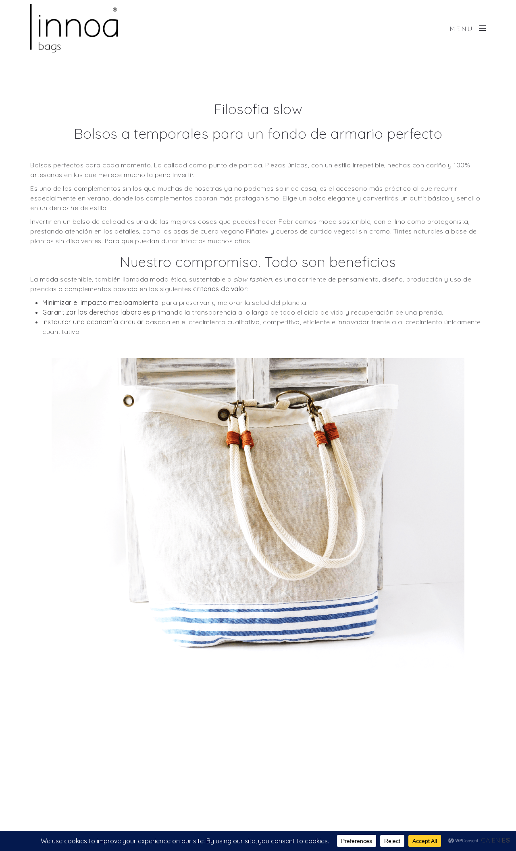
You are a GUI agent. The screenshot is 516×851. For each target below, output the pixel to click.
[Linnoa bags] (74, 28)
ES (506, 840)
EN (496, 840)
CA (485, 840)
